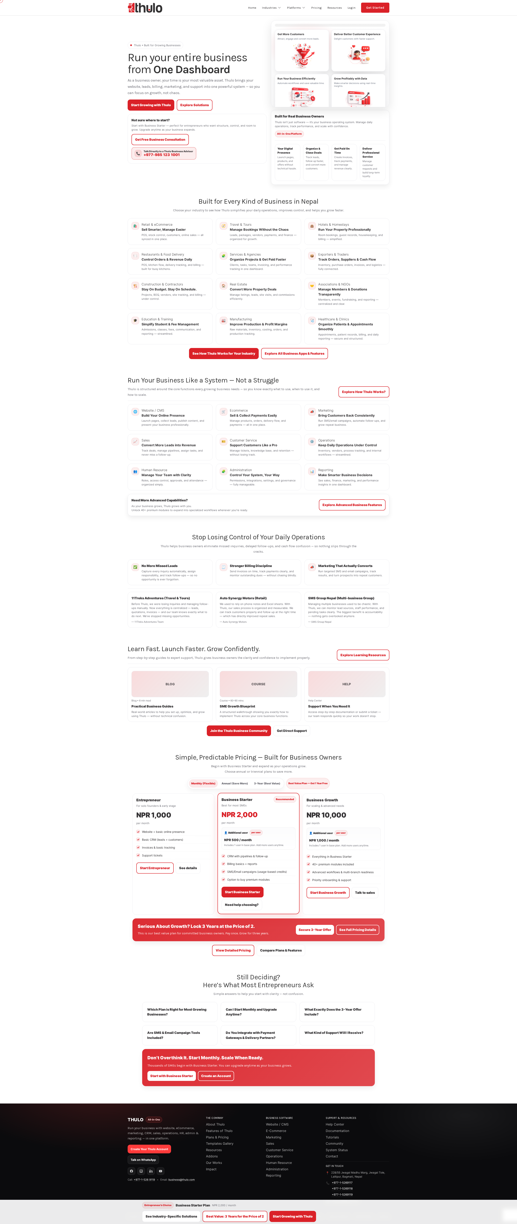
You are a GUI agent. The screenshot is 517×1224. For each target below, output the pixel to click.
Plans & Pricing (217, 1137)
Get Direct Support (292, 731)
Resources (214, 1150)
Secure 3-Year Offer (315, 930)
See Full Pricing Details (357, 930)
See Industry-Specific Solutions (171, 1216)
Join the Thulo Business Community (239, 731)
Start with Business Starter (171, 1076)
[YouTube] (160, 1171)
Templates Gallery (219, 1143)
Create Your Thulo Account (149, 1149)
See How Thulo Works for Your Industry (223, 353)
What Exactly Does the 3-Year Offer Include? (333, 1012)
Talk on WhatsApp (143, 1159)
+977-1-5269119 (342, 1194)
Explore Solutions (194, 105)
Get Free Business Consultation (160, 139)
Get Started (375, 7)
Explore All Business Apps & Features (294, 353)
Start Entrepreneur (155, 868)
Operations (274, 1156)
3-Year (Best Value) (267, 783)
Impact (211, 1169)
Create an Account (216, 1076)
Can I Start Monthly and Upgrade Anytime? (251, 1012)
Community (334, 1143)
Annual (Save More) (235, 783)
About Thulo (215, 1124)
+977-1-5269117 (342, 1182)
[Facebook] (131, 1171)
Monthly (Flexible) (203, 783)
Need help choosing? (242, 905)
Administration (277, 1169)
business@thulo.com (181, 1179)
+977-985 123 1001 (162, 155)
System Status (337, 1150)
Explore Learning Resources (363, 655)
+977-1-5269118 (342, 1188)
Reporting (273, 1175)
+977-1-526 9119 (144, 1179)
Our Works (214, 1163)
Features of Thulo (219, 1131)
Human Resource (279, 1163)
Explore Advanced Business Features (352, 505)
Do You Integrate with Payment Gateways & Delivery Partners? (251, 1035)
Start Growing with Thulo (151, 105)
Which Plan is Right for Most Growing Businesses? (176, 1012)
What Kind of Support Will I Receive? (334, 1033)
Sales (270, 1143)
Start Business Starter (242, 892)
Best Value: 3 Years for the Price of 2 (235, 1216)
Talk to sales (365, 893)
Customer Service (279, 1150)
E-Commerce (276, 1131)
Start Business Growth (328, 893)
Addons (212, 1156)
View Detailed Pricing (233, 950)
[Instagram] (141, 1171)
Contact (332, 1156)
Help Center (335, 1124)
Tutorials (332, 1137)
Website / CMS (277, 1124)
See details (188, 868)
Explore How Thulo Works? (364, 392)
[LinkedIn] (151, 1171)
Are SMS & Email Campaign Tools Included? (173, 1035)
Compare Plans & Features (281, 950)
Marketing (273, 1137)
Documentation (337, 1131)
